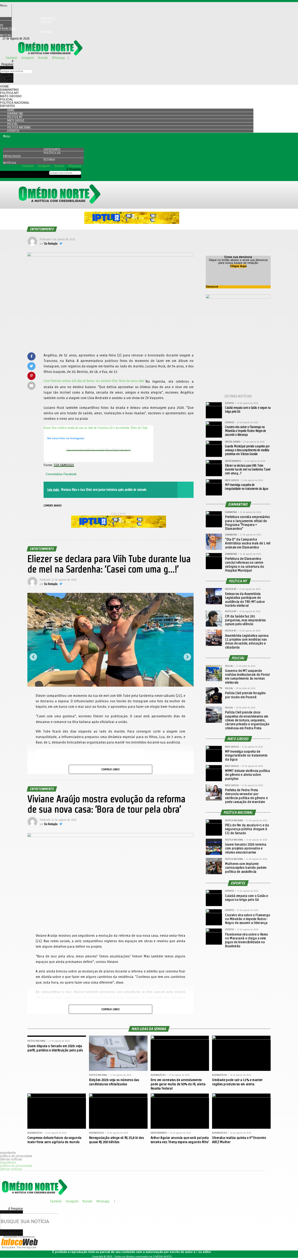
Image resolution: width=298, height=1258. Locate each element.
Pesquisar (7, 67)
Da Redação (51, 243)
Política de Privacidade (25, 25)
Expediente (52, 149)
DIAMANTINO (9, 90)
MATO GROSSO (11, 96)
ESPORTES (7, 106)
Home (4, 86)
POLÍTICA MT (9, 93)
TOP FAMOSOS (64, 465)
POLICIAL (6, 99)
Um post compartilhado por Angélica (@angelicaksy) (98, 449)
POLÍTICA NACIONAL (14, 103)
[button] (6, 5)
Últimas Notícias (25, 33)
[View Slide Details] (131, 222)
